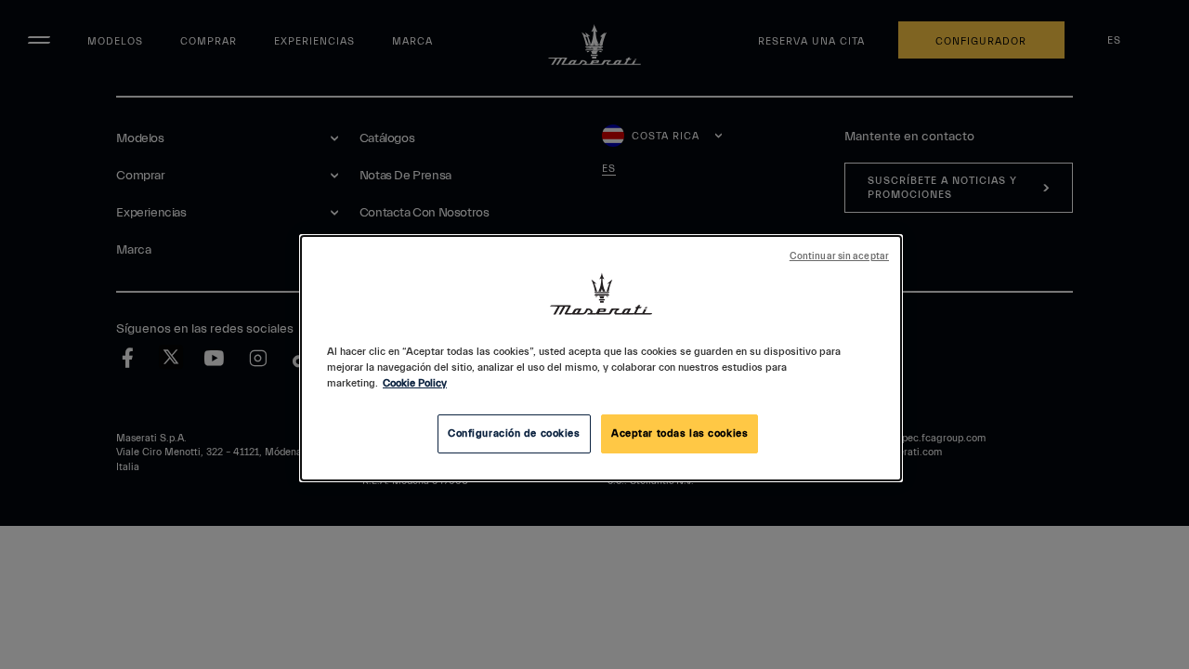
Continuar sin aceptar (839, 256)
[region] (601, 358)
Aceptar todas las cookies (679, 433)
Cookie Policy (415, 383)
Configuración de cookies (514, 433)
